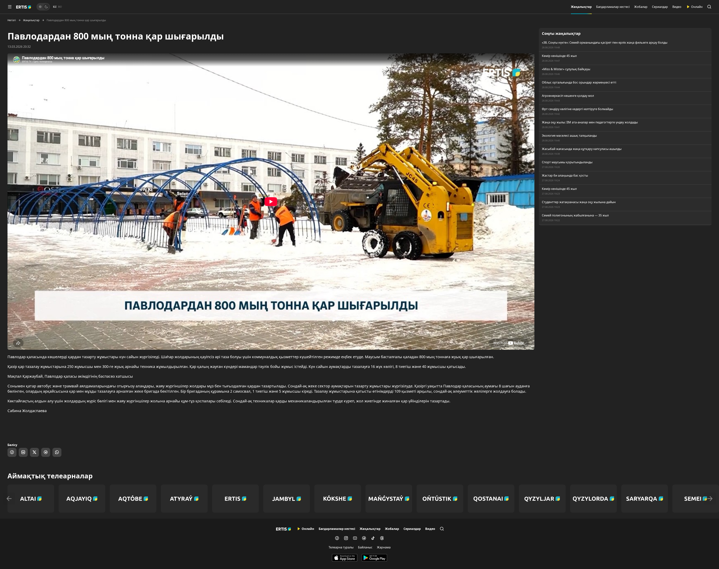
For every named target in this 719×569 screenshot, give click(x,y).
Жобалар (640, 7)
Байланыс (365, 547)
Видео (676, 7)
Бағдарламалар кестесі (613, 7)
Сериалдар (660, 7)
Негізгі (11, 20)
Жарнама (384, 547)
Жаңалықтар (581, 7)
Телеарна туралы (341, 547)
